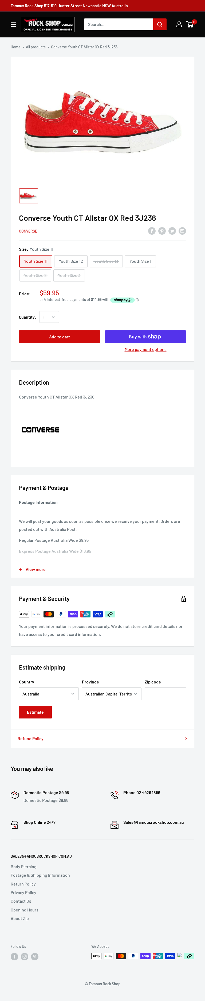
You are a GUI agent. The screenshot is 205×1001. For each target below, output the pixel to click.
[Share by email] (182, 230)
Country (26, 681)
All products (36, 47)
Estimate (35, 711)
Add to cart (59, 336)
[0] (190, 24)
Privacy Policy (23, 892)
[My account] (179, 24)
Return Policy (23, 883)
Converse (28, 231)
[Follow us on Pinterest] (34, 956)
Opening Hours (24, 909)
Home (16, 47)
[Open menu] (13, 24)
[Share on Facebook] (152, 230)
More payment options (146, 349)
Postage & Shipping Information (40, 875)
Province (90, 681)
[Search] (160, 24)
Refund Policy (31, 738)
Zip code (153, 681)
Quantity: (27, 316)
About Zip (20, 918)
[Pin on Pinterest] (162, 230)
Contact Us (21, 900)
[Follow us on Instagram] (24, 956)
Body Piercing (24, 866)
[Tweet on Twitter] (172, 230)
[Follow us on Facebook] (14, 956)
